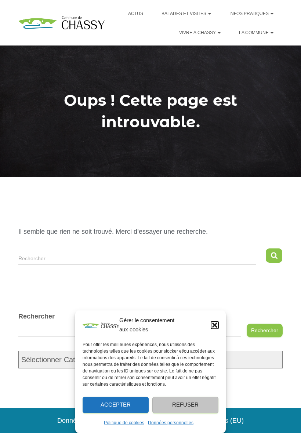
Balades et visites (184, 13)
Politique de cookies (124, 422)
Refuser (185, 404)
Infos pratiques (249, 13)
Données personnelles (170, 422)
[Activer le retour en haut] (289, 421)
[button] (214, 325)
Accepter (116, 404)
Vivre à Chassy (198, 32)
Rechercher (264, 330)
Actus (135, 13)
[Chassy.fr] (61, 23)
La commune (254, 32)
